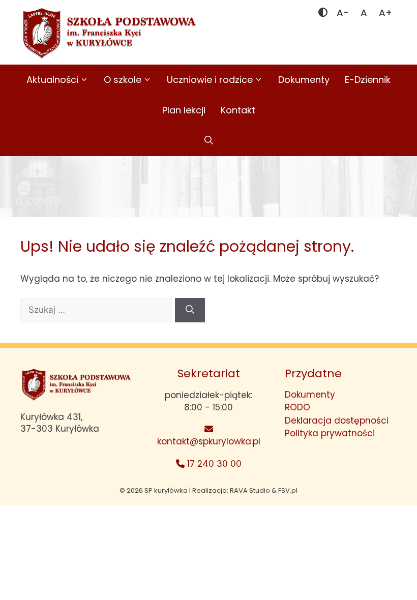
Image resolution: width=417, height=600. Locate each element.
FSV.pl (287, 490)
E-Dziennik (368, 79)
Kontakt (238, 110)
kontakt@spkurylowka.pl (208, 441)
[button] (209, 141)
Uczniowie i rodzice (210, 79)
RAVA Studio (250, 490)
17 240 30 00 (213, 464)
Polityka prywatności (330, 433)
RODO (297, 407)
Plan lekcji (183, 110)
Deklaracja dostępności (337, 420)
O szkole (122, 79)
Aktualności (52, 79)
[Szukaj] (190, 310)
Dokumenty (304, 79)
